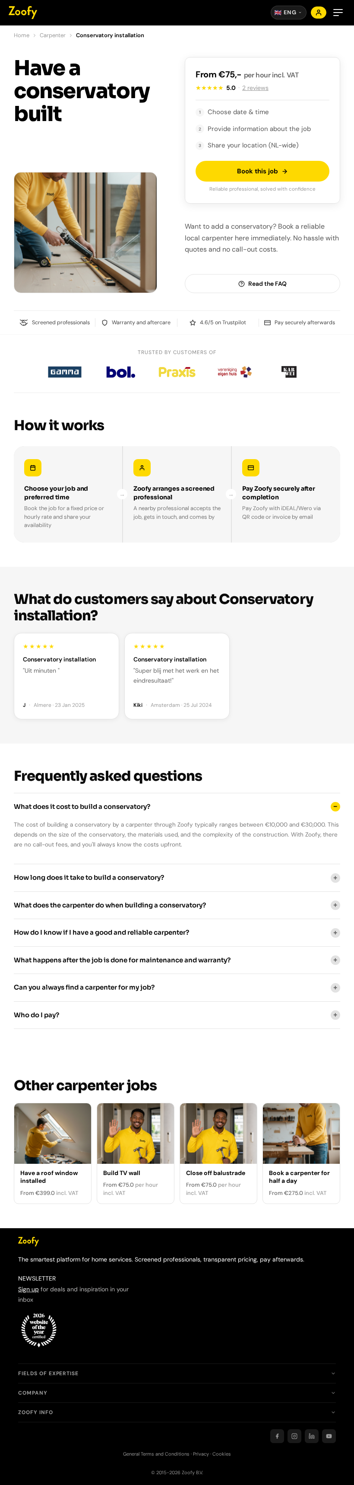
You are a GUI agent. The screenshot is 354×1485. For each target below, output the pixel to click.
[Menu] (338, 12)
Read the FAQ (267, 283)
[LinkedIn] (312, 1436)
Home (21, 35)
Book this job (257, 171)
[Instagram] (294, 1436)
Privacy (201, 1454)
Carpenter (53, 35)
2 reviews (255, 88)
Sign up (28, 1289)
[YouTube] (329, 1436)
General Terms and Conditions (156, 1454)
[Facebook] (277, 1436)
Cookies (221, 1454)
